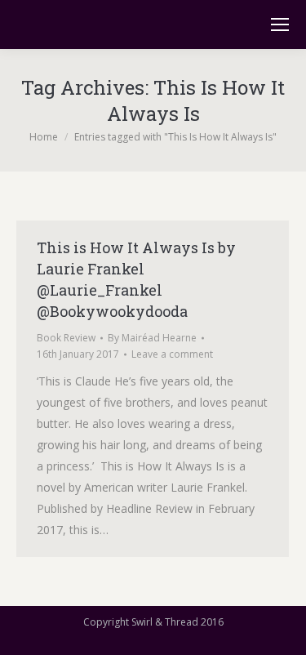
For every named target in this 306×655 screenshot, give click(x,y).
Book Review (66, 338)
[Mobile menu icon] (280, 24)
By (152, 338)
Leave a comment (172, 354)
